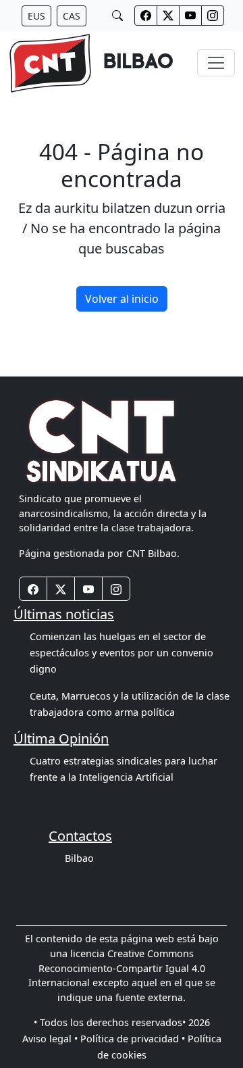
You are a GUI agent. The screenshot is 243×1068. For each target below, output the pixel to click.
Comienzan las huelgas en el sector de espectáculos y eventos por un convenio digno (121, 652)
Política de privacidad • (132, 1038)
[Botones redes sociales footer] (33, 589)
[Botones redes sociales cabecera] (145, 15)
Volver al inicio (122, 298)
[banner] (90, 63)
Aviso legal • (50, 1038)
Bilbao (79, 858)
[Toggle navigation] (216, 62)
